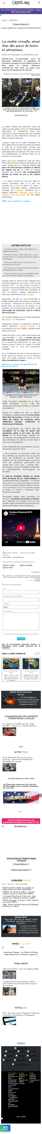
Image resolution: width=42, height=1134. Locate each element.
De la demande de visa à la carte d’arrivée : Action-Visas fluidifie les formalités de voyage (18, 759)
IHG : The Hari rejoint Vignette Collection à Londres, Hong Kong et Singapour (21, 1014)
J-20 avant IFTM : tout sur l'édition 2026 (21, 969)
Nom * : (5, 589)
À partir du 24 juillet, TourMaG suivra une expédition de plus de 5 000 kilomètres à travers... (28, 929)
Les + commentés (21, 884)
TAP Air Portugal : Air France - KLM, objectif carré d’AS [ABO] (20, 901)
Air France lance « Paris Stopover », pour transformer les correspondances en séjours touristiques (21, 257)
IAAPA (26, 129)
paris (26, 577)
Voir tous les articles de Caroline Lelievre (18, 562)
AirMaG (11, 1075)
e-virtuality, (19, 190)
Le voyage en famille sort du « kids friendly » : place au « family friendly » (20, 725)
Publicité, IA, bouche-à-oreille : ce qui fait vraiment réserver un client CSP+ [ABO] (19, 893)
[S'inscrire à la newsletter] (5, 1128)
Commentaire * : (8, 611)
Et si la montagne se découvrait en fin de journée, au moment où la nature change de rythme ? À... (28, 700)
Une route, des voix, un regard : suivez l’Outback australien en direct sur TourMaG (21, 921)
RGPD (21, 1082)
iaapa (33, 576)
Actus (21, 752)
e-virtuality (17, 576)
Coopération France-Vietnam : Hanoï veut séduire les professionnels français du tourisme (20, 984)
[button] (2, 795)
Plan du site (23, 1080)
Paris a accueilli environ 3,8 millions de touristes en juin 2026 (19, 263)
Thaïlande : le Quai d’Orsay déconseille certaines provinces (30, 677)
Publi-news (21, 964)
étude (13, 161)
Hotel (21, 1008)
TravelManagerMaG (13, 1098)
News (4, 884)
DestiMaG (12, 1082)
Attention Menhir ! (28, 326)
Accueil (4, 20)
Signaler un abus (8, 649)
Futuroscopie (13, 1084)
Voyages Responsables (13, 1106)
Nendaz (21, 694)
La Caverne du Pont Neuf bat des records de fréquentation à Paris (21, 269)
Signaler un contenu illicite (23, 1076)
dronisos (10, 576)
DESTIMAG (13, 20)
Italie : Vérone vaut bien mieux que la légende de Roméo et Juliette (11, 677)
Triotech (8, 319)
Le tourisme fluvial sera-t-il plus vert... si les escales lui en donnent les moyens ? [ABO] (19, 897)
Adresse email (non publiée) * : (13, 596)
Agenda (33, 1078)
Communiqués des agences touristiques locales (21, 718)
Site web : (6, 604)
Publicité (33, 1077)
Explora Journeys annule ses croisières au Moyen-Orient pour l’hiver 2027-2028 (18, 889)
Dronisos (24, 404)
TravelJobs (12, 1096)
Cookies (22, 1084)
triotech (37, 579)
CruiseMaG (12, 1080)
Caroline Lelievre (18, 74)
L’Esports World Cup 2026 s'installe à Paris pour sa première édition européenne (21, 275)
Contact (33, 1075)
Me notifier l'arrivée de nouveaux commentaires (22, 634)
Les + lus (10, 884)
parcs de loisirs (19, 577)
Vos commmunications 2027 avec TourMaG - (21, 11)
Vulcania (30, 294)
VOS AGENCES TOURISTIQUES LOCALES (21, 859)
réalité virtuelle (34, 577)
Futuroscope (20, 195)
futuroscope (26, 576)
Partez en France (12, 1093)
